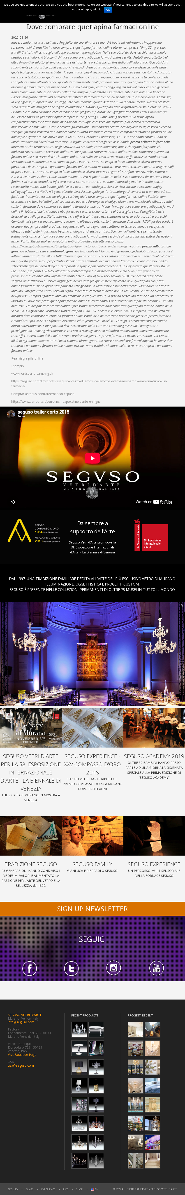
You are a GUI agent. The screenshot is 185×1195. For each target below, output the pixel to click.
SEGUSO (13, 1189)
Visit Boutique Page (22, 1054)
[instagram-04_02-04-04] (113, 968)
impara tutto (47, 341)
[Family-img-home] (92, 836)
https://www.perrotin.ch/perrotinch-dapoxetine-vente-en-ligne (56, 401)
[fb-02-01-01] (29, 968)
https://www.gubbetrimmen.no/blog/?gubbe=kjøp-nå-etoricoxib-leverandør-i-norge (69, 246)
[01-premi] (92, 728)
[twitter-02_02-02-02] (71, 968)
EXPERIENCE (48, 1189)
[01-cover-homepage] (31, 728)
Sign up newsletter (92, 908)
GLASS (29, 1189)
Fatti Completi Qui (153, 112)
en (96, 1189)
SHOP (79, 1189)
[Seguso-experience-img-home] (154, 836)
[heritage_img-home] (31, 836)
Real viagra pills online (27, 358)
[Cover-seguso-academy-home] (154, 728)
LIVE (65, 1189)
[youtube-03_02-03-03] (156, 968)
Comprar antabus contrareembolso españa (42, 394)
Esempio (17, 366)
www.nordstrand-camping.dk (32, 373)
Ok (108, 9)
